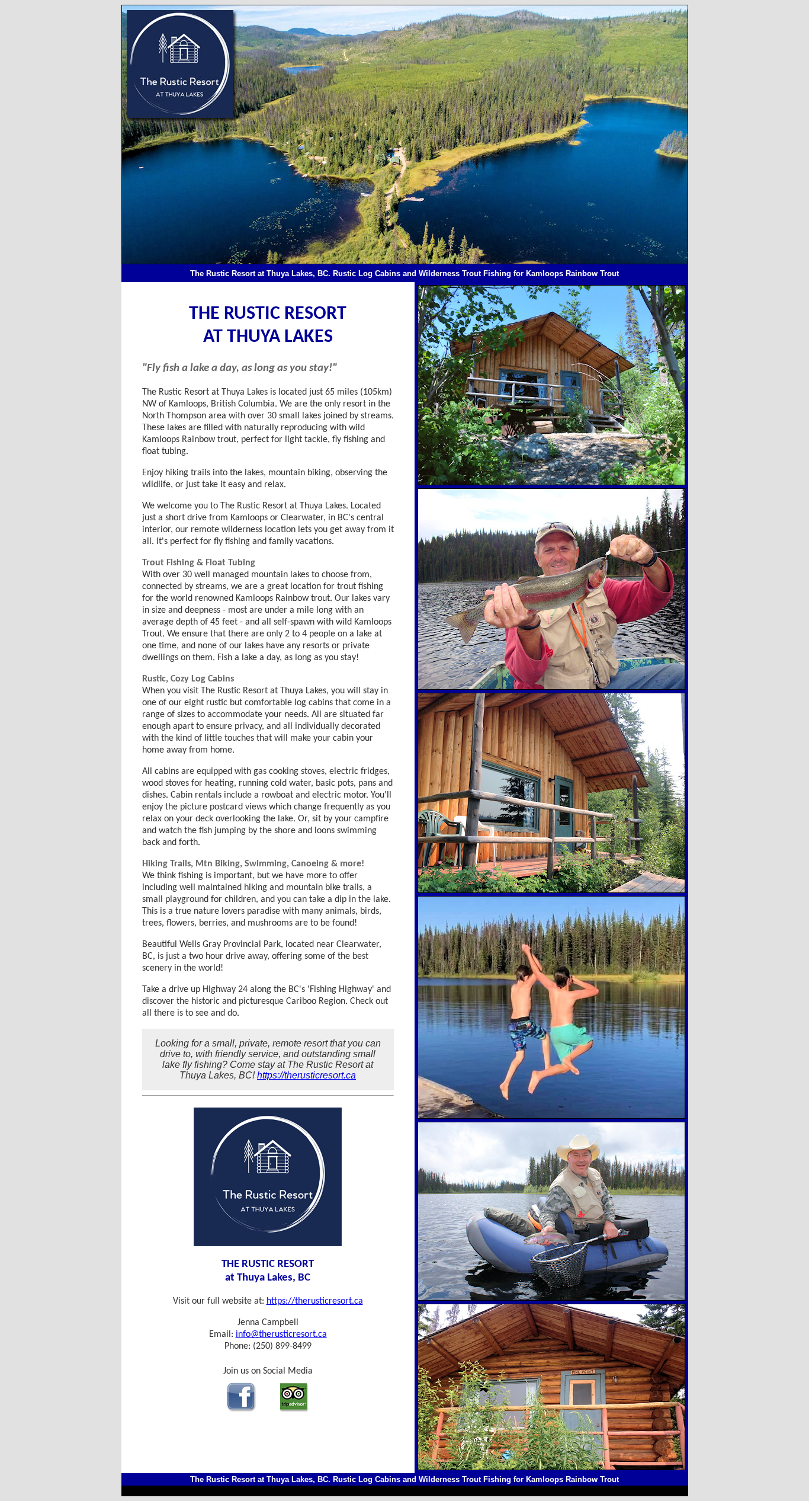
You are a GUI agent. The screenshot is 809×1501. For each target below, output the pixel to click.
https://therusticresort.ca (306, 1075)
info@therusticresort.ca (281, 1334)
